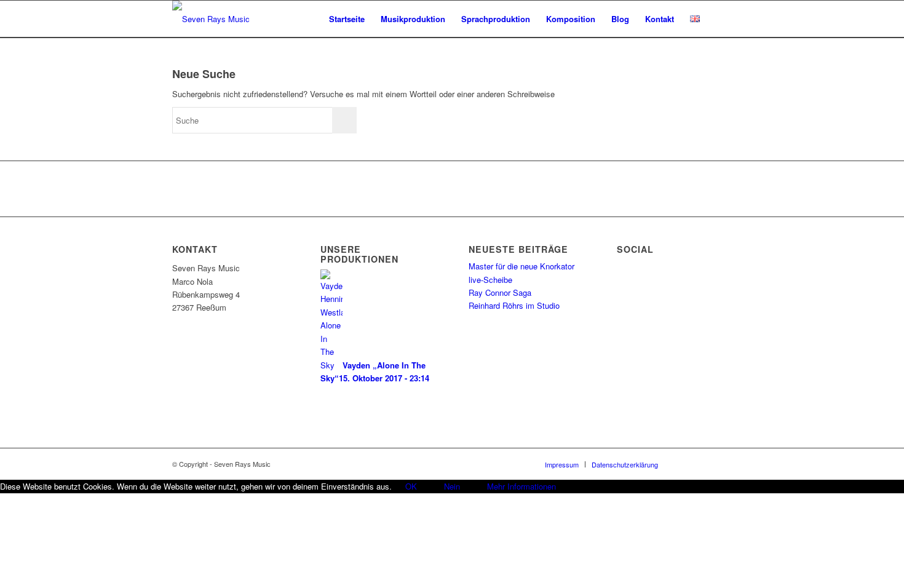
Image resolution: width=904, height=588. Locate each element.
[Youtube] (722, 464)
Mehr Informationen (521, 486)
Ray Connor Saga (500, 292)
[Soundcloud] (704, 464)
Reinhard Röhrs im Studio (514, 305)
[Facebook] (685, 464)
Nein (452, 486)
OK (411, 486)
